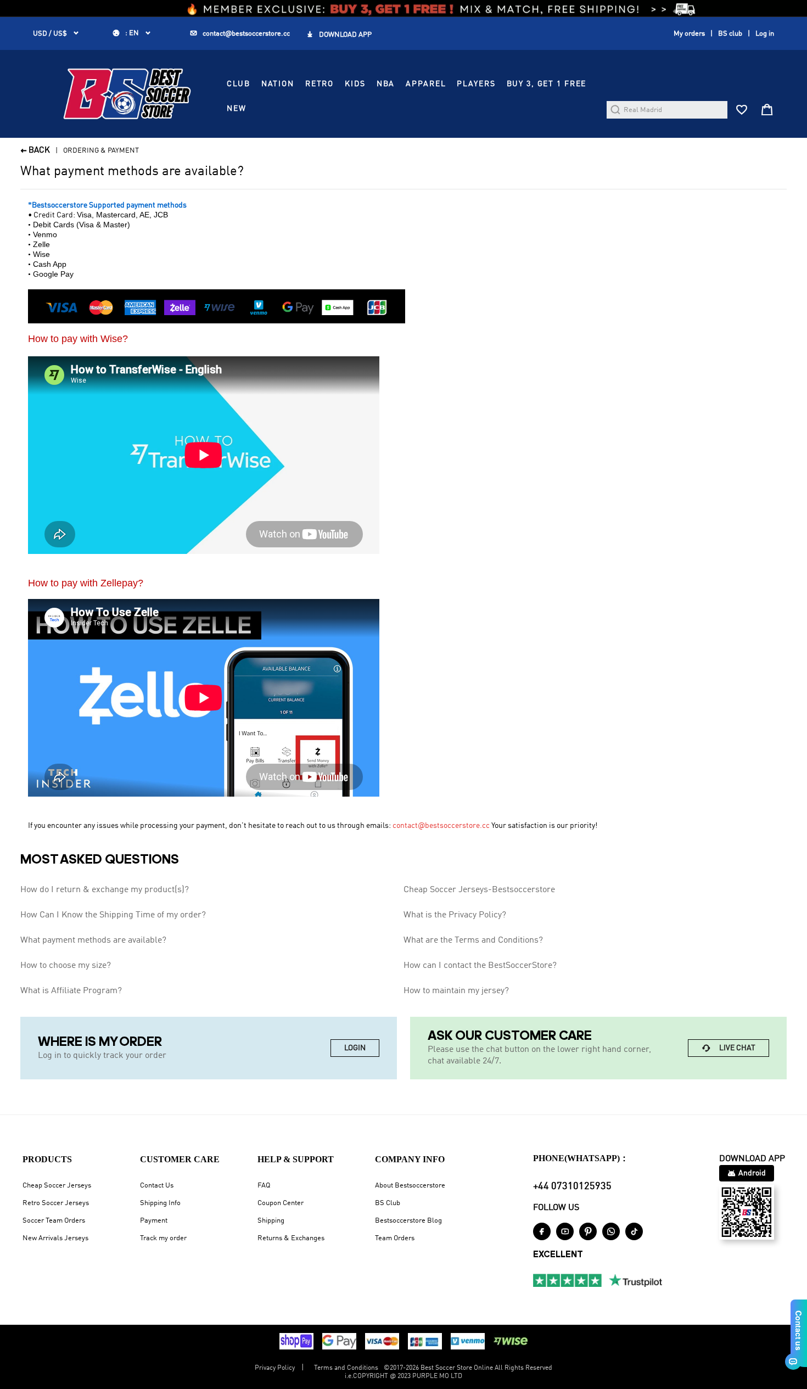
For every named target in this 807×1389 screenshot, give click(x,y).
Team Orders (394, 1238)
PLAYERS (476, 84)
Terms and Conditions (346, 1368)
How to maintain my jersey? (456, 991)
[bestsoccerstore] (127, 93)
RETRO (319, 84)
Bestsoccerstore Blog (408, 1220)
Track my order (163, 1238)
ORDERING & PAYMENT (101, 150)
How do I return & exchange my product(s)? (104, 890)
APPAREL (426, 84)
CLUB (238, 84)
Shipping (270, 1220)
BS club (730, 33)
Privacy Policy (275, 1368)
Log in (764, 33)
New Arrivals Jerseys (55, 1238)
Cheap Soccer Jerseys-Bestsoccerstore (479, 890)
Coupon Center (280, 1203)
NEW (236, 109)
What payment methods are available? (93, 940)
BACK (35, 151)
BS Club (387, 1203)
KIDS (355, 84)
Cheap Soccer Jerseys (57, 1185)
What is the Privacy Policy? (455, 915)
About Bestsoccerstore (410, 1185)
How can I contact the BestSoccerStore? (480, 965)
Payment (153, 1220)
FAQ (263, 1185)
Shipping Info (160, 1203)
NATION (277, 84)
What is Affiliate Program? (71, 991)
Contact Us (156, 1185)
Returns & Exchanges (290, 1238)
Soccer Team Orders (54, 1220)
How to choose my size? (65, 965)
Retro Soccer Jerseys (56, 1203)
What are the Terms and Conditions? (473, 940)
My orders (689, 33)
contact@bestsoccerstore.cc (441, 826)
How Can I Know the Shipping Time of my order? (113, 915)
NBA (386, 84)
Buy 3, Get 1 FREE (547, 84)
